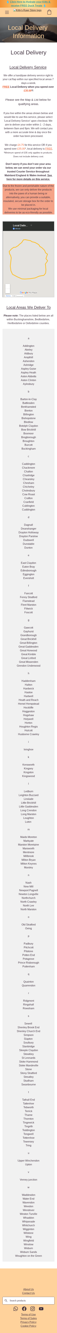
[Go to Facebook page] (26, 1309)
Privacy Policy (28, 1322)
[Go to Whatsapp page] (17, 1309)
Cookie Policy (28, 1326)
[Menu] (7, 12)
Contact (26, 1293)
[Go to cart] (49, 12)
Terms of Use (28, 1314)
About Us (28, 1289)
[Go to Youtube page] (41, 1309)
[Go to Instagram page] (34, 1309)
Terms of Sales (28, 1318)
